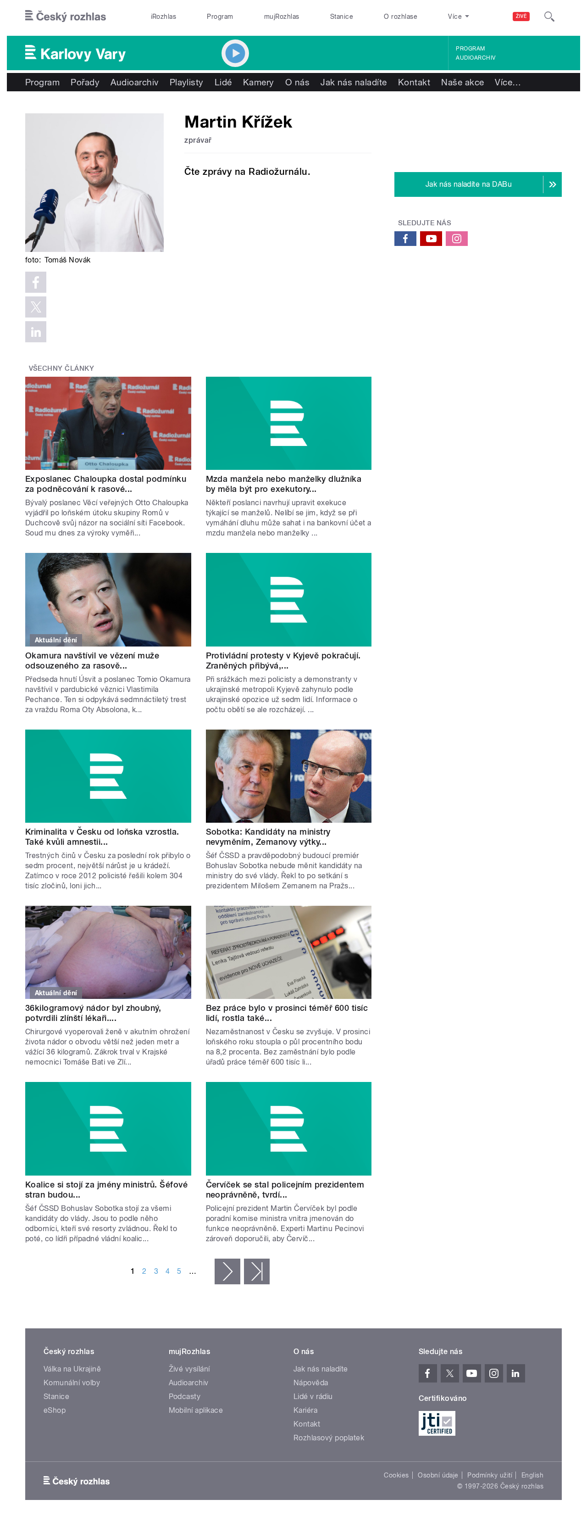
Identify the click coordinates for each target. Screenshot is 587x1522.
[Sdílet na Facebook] (35, 282)
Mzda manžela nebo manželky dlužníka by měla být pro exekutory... (284, 484)
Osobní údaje (438, 1475)
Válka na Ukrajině (72, 1369)
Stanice (341, 16)
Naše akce (462, 82)
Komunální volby (72, 1382)
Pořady (85, 82)
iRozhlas (164, 16)
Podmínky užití (489, 1475)
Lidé (223, 82)
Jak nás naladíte (354, 82)
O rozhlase (400, 16)
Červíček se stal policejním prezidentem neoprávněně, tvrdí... (285, 1189)
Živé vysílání (189, 1369)
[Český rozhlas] (65, 16)
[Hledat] (549, 16)
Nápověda (311, 1382)
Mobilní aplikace (196, 1410)
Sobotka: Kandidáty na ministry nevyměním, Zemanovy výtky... (268, 837)
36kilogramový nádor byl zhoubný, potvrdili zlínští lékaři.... (93, 1013)
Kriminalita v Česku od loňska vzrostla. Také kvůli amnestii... (102, 837)
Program (220, 16)
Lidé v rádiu (313, 1396)
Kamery (258, 82)
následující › (227, 1271)
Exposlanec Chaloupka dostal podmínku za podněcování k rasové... (105, 484)
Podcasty (185, 1396)
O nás (297, 82)
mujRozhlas (281, 16)
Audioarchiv (475, 58)
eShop (55, 1410)
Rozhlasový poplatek (329, 1437)
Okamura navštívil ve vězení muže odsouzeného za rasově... (92, 660)
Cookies (396, 1475)
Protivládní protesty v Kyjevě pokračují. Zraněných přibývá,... (283, 660)
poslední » (257, 1271)
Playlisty (187, 82)
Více (508, 82)
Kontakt (414, 82)
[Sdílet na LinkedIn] (35, 331)
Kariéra (305, 1410)
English (532, 1475)
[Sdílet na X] (35, 307)
